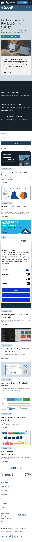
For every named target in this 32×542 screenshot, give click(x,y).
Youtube (2, 536)
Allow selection (16, 295)
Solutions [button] (4, 482)
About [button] (3, 507)
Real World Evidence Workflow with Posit (15, 207)
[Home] (7, 7)
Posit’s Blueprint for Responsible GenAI (14, 173)
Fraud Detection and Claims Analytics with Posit (12, 452)
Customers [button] (4, 495)
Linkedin (17, 536)
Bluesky (21, 536)
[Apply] (29, 137)
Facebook (6, 536)
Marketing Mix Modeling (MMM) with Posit (14, 418)
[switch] (28, 274)
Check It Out (22, 2)
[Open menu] (29, 7)
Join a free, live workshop (10, 36)
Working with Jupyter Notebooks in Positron (15, 384)
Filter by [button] (17, 143)
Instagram (13, 536)
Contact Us (5, 513)
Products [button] (4, 486)
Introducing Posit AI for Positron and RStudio (14, 315)
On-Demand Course (7, 98)
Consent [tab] (5, 245)
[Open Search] (26, 7)
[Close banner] (29, 240)
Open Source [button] (5, 490)
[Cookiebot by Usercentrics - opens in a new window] (20, 241)
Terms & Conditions (6, 531)
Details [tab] (16, 245)
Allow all (16, 290)
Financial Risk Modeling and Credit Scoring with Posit (15, 350)
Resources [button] (4, 499)
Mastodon (10, 536)
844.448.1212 (4, 521)
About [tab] (26, 245)
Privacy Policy (18, 531)
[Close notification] (30, 2)
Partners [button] (4, 503)
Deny (16, 299)
